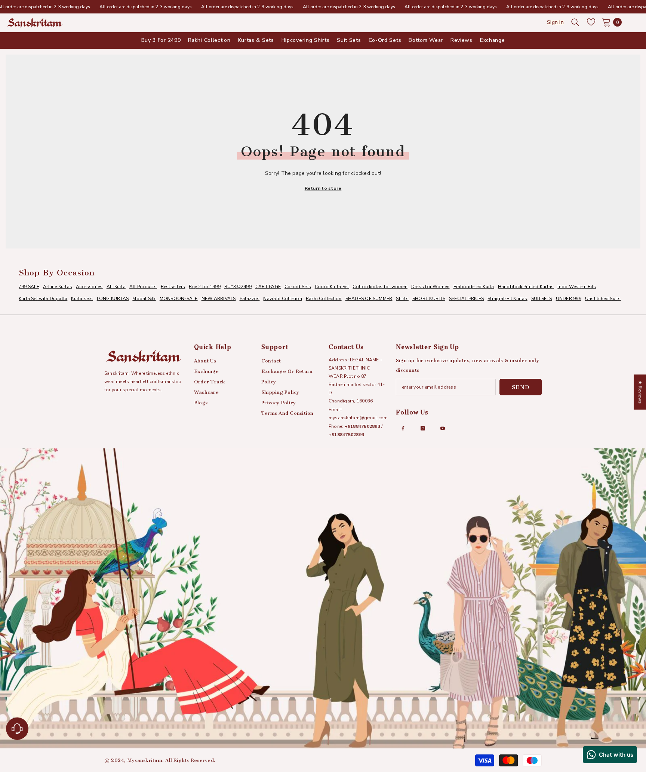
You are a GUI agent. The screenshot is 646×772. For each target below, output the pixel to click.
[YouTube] (443, 428)
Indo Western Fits (576, 287)
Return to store (323, 188)
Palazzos (250, 299)
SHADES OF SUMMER (369, 299)
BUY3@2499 (238, 287)
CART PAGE (268, 287)
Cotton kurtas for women (380, 287)
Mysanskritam (144, 760)
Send (521, 387)
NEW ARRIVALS (219, 299)
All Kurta (116, 287)
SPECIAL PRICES (466, 299)
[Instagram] (423, 428)
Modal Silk (144, 299)
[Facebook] (403, 428)
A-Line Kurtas (57, 287)
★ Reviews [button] (640, 392)
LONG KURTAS (113, 299)
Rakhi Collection (324, 299)
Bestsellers (173, 287)
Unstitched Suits (603, 299)
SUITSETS (541, 299)
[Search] (575, 22)
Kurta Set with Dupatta (43, 299)
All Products (143, 287)
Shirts (402, 299)
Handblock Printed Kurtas (526, 287)
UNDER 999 (568, 299)
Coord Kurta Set (332, 287)
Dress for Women (430, 287)
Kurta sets (82, 299)
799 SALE (29, 287)
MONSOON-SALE (179, 299)
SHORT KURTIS (428, 299)
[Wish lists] (591, 22)
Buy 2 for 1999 (204, 287)
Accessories (89, 287)
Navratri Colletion (282, 299)
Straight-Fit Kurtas (507, 299)
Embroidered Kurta (473, 287)
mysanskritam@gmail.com (358, 418)
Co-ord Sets (297, 287)
